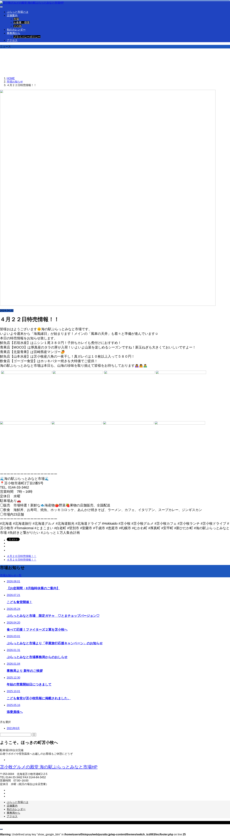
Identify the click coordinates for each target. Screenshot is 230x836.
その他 (17, 26)
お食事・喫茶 (21, 22)
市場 (16, 19)
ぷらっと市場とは (17, 11)
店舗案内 (12, 15)
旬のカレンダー (16, 29)
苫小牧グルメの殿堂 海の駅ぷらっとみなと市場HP (48, 766)
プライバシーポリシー (26, 36)
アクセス (12, 40)
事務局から (13, 33)
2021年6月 (13, 728)
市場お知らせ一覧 (11, 575)
